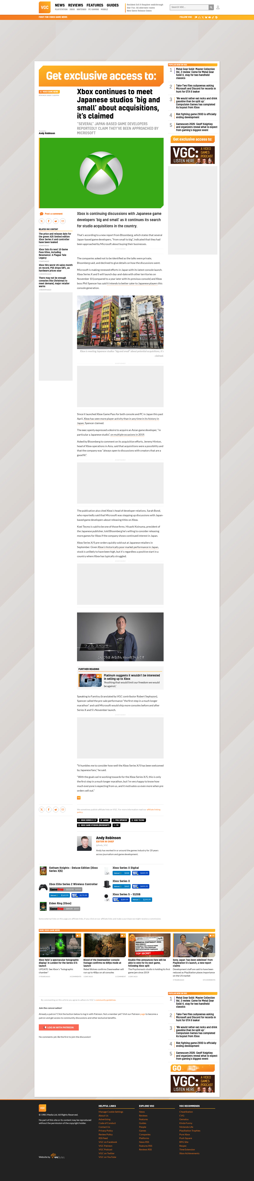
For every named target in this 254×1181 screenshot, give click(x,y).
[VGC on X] (203, 17)
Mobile (104, 10)
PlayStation (61, 10)
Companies (145, 1134)
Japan (105, 820)
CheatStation (186, 1111)
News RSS (144, 1141)
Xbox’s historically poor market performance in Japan (128, 547)
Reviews (75, 5)
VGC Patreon (105, 1145)
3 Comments (75, 976)
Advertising (104, 1119)
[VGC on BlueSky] (206, 17)
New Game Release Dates (139, 11)
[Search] (211, 7)
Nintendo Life (186, 1126)
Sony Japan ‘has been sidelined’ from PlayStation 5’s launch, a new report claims (193, 963)
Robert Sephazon (146, 696)
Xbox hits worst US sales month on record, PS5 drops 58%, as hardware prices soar (56, 268)
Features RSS (145, 1145)
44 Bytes (58, 1156)
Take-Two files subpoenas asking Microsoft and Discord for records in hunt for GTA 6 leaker (196, 88)
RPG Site (183, 1141)
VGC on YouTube (107, 1156)
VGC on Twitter (107, 1153)
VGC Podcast (105, 1149)
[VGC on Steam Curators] (216, 17)
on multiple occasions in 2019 (127, 434)
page (142, 1014)
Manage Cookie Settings (111, 1111)
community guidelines (106, 1000)
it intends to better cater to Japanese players (132, 283)
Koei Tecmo (83, 526)
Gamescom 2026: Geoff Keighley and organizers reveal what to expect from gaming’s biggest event (196, 127)
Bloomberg (126, 235)
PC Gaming (93, 10)
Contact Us (104, 1126)
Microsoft (106, 244)
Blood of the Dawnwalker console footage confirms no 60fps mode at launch (102, 963)
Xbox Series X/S (86, 542)
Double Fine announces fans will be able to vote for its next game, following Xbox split (147, 963)
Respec (183, 1145)
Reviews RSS (145, 1149)
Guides (113, 5)
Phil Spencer (90, 283)
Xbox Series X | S (88, 820)
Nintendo (81, 10)
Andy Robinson (47, 133)
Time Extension (187, 1149)
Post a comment (54, 214)
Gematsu (184, 1119)
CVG (181, 1115)
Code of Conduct (107, 1123)
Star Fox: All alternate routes (141, 8)
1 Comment (120, 976)
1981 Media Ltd (49, 1114)
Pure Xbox (184, 1134)
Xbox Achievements (189, 1153)
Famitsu (95, 696)
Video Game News (50, 92)
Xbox (72, 10)
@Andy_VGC (102, 845)
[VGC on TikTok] (213, 17)
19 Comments (209, 980)
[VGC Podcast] (199, 17)
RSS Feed (103, 1138)
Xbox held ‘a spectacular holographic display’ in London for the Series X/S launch (59, 963)
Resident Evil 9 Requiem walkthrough (145, 5)
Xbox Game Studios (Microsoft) (95, 825)
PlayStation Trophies (189, 1130)
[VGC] (45, 7)
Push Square (185, 1138)
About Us (103, 1115)
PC (141, 414)
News (60, 5)
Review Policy (106, 1134)
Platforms (144, 1138)
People (142, 1126)
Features (95, 5)
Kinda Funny (185, 1123)
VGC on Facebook (108, 1141)
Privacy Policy (106, 1130)
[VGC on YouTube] (209, 17)
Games (142, 1130)
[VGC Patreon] (196, 17)
